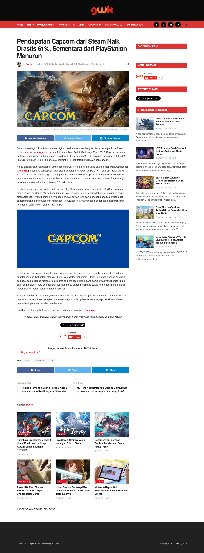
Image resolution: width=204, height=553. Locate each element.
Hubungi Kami (166, 543)
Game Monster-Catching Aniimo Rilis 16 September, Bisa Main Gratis (171, 210)
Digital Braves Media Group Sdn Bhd (44, 543)
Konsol (63, 24)
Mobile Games (45, 24)
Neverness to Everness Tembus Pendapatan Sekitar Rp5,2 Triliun (110, 443)
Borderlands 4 (136, 24)
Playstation (40, 360)
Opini (81, 24)
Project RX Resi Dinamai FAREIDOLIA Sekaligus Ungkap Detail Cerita (30, 490)
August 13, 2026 (164, 217)
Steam (52, 360)
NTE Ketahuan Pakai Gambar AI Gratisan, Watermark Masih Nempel (171, 151)
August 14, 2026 (164, 187)
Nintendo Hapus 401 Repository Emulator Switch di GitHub (111, 490)
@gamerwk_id (29, 352)
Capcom (28, 360)
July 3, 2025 (42, 63)
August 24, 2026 (25, 454)
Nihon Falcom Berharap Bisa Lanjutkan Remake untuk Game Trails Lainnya (73, 490)
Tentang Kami (181, 543)
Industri (61, 63)
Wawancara (94, 24)
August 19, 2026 (164, 128)
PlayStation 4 (84, 63)
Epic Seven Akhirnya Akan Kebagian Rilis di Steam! (70, 441)
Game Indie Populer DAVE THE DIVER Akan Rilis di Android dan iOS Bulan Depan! (170, 239)
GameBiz (22, 170)
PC (73, 24)
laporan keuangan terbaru (39, 152)
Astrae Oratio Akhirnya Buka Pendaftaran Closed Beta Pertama (170, 121)
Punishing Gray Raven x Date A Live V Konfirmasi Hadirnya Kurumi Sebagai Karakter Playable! (34, 445)
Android (23, 434)
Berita (30, 24)
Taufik (29, 63)
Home (20, 24)
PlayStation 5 (97, 63)
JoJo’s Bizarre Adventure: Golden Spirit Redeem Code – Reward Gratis (170, 180)
